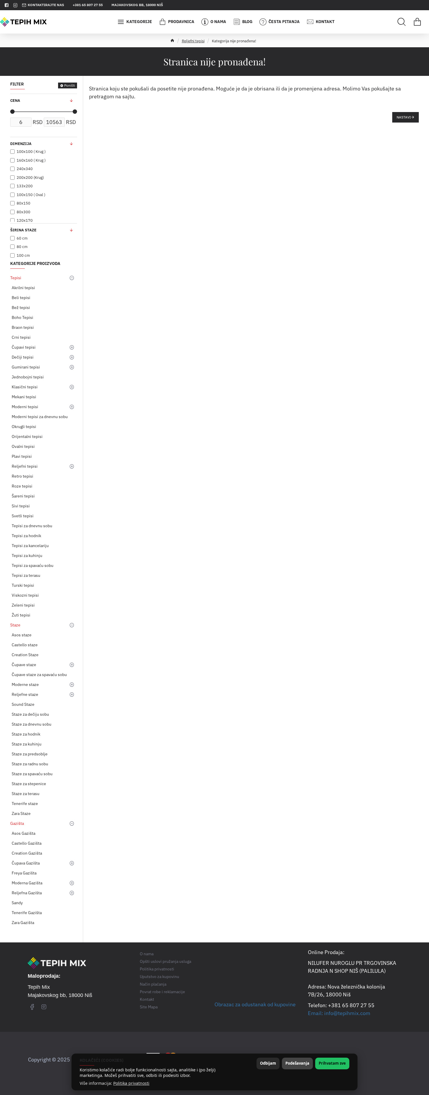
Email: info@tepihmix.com (339, 1013)
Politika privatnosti (131, 1083)
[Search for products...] (401, 22)
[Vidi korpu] (417, 22)
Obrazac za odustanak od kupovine (255, 1004)
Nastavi (404, 117)
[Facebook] (32, 1006)
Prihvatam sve (332, 1063)
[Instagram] (43, 1006)
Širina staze (23, 230)
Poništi (69, 85)
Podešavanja (297, 1063)
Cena (15, 100)
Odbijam (268, 1063)
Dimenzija (21, 143)
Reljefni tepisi (193, 41)
